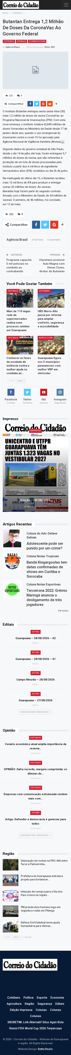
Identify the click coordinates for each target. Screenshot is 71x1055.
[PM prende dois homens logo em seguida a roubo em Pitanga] (10, 911)
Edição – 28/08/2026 (35, 500)
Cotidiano (9, 41)
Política (28, 997)
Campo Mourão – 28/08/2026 (35, 679)
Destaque (21, 41)
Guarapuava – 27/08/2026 (35, 700)
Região (29, 1003)
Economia (57, 997)
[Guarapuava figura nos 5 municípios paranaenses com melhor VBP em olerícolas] (51, 345)
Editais (35, 632)
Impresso (35, 430)
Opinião (35, 813)
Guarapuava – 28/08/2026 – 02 (35, 638)
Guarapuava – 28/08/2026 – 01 (35, 659)
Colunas (41, 1010)
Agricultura (45, 338)
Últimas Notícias (37, 41)
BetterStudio (45, 1049)
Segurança (45, 1003)
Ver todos (63, 610)
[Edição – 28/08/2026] (35, 468)
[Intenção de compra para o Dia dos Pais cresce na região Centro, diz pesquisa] (10, 896)
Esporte (42, 997)
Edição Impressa (21, 1010)
